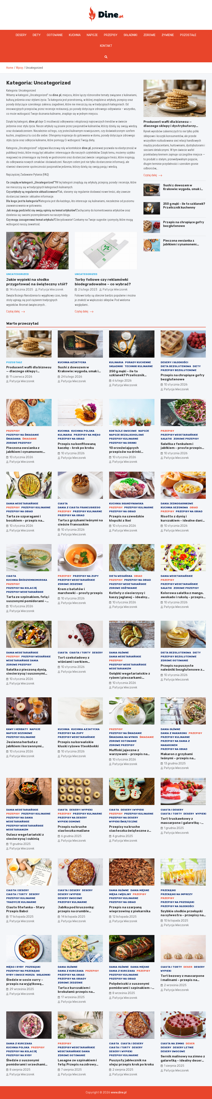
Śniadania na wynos (123, 737)
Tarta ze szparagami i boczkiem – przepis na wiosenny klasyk (24, 520)
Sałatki (166, 438)
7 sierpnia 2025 (71, 1069)
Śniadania (13, 438)
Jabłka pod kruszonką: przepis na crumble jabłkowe (76, 911)
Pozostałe (188, 35)
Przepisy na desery (72, 817)
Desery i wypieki (81, 809)
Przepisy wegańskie (36, 656)
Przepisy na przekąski (177, 902)
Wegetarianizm (120, 668)
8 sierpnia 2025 (20, 1069)
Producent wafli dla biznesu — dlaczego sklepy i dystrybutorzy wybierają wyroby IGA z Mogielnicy (171, 126)
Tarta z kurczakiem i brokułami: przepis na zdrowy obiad (75, 992)
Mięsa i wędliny (120, 894)
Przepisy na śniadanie (22, 434)
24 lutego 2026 (71, 376)
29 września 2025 (22, 989)
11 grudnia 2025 (20, 844)
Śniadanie (29, 438)
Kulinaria (116, 362)
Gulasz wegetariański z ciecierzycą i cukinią (25, 837)
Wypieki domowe (69, 821)
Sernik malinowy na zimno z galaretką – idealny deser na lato (183, 1060)
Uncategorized (17, 274)
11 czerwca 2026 (21, 376)
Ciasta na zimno (172, 1043)
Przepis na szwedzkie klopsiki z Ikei (126, 518)
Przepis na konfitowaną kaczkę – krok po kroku (77, 446)
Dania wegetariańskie (22, 503)
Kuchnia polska (82, 430)
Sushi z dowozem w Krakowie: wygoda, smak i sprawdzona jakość (182, 189)
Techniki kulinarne (139, 366)
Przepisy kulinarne (123, 438)
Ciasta (63, 503)
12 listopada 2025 (124, 916)
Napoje (92, 35)
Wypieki (201, 813)
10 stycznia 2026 (176, 384)
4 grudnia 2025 (122, 836)
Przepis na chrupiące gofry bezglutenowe (183, 224)
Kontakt (106, 46)
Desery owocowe (70, 898)
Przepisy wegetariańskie (179, 434)
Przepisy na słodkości (177, 906)
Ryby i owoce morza (20, 974)
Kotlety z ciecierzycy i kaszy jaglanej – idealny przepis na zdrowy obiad (128, 597)
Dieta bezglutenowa (176, 366)
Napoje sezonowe (19, 733)
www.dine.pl (118, 1092)
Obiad (194, 507)
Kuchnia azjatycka (72, 362)
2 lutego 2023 (87, 289)
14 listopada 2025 (73, 916)
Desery (21, 35)
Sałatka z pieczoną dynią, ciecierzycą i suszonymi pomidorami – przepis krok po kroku (27, 676)
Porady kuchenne (138, 362)
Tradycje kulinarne (21, 902)
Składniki (130, 35)
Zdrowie (149, 35)
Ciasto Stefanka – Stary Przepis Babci (25, 909)
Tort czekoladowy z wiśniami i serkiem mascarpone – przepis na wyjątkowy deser (78, 664)
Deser (187, 966)
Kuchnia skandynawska (126, 503)
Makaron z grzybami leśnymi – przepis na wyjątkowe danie (177, 758)
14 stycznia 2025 (21, 289)
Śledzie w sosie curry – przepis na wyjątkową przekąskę (24, 984)
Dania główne (119, 652)
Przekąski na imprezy (177, 894)
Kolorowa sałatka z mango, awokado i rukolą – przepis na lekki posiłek (182, 597)
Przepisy (110, 35)
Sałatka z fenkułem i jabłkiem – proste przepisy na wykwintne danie (182, 448)
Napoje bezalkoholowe (126, 434)
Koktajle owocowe (123, 430)
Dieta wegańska (120, 576)
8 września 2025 (123, 993)
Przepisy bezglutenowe (178, 370)
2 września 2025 (175, 985)
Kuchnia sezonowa (174, 507)
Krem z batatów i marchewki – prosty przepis (80, 591)
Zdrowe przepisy (18, 442)
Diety (37, 35)
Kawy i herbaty (17, 729)
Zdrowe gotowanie (174, 660)
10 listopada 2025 (176, 920)
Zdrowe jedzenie (70, 584)
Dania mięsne (139, 890)
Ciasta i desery (172, 809)
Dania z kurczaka (71, 970)
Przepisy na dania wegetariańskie (19, 819)
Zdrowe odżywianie (123, 588)
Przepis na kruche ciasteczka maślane (74, 829)
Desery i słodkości (174, 362)
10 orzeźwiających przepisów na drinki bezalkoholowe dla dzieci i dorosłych (130, 454)
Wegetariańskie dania (22, 660)
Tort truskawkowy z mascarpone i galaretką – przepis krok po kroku (181, 823)
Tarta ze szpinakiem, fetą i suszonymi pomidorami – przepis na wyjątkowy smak (28, 601)
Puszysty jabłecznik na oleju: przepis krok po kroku (131, 1062)
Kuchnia (75, 35)
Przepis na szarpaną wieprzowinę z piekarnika (129, 909)
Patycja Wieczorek (51, 289)
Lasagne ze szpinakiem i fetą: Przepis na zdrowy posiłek (77, 1064)
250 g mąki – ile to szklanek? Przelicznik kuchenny (184, 205)
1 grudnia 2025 (174, 828)
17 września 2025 (73, 997)
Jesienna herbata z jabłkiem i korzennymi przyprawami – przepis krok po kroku (28, 748)
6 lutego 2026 (122, 380)
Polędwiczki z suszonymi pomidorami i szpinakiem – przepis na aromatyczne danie (130, 990)
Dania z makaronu (174, 733)
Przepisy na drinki (122, 442)
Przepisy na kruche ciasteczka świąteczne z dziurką (129, 831)
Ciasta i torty (79, 652)
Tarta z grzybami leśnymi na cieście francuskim (80, 522)
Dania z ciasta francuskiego (79, 507)
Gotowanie (55, 35)
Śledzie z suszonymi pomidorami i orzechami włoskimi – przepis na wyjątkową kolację (25, 1066)
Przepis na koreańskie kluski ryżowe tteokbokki (78, 744)
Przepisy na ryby (19, 1055)
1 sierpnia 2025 (174, 1066)
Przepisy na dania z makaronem (175, 743)
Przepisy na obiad (71, 438)
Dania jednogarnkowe (177, 503)
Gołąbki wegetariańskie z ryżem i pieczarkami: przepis (129, 677)
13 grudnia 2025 (175, 763)
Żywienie (168, 35)
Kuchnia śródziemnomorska (26, 579)
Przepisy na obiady (72, 978)
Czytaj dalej (13, 311)
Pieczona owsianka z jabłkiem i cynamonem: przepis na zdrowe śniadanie (180, 246)
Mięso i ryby (15, 966)
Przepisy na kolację (21, 588)
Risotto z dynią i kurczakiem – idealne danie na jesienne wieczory (183, 520)
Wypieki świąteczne (123, 821)
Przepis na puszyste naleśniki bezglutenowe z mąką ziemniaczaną (181, 670)
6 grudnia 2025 (71, 836)
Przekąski (168, 890)
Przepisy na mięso (87, 434)
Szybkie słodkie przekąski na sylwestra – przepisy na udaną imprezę (182, 915)
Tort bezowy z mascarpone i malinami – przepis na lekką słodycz (182, 980)
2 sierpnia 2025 (122, 1069)
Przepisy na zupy (86, 576)
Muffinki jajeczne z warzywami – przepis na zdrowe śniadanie (128, 754)
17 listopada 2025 (22, 916)
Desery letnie (183, 1047)
